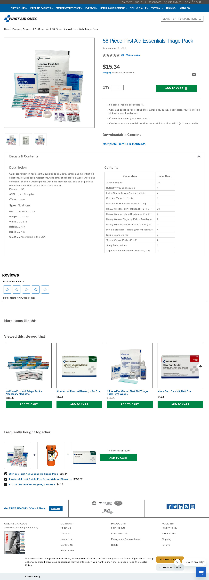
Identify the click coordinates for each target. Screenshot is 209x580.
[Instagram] (186, 508)
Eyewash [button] (90, 8)
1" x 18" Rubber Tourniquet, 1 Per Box (32, 484)
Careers (65, 533)
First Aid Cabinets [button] (40, 8)
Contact (127, 2)
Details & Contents (23, 156)
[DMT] (107, 514)
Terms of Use (169, 533)
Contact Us (67, 545)
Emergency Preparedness (125, 539)
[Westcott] (105, 505)
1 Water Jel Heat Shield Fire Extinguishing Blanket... (40, 479)
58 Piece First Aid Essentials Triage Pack (33, 474)
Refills (114, 545)
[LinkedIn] (180, 508)
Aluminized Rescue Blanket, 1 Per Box (78, 391)
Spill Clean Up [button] (138, 8)
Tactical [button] (156, 8)
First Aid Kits (118, 527)
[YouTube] (192, 508)
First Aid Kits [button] (18, 8)
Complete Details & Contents (124, 144)
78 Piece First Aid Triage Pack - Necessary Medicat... (24, 392)
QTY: (107, 87)
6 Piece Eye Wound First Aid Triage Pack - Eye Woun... (127, 392)
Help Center (67, 550)
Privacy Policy (169, 527)
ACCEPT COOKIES (170, 559)
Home (7, 29)
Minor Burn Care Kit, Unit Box (174, 391)
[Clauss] (118, 505)
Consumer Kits (119, 533)
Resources (155, 2)
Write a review (133, 55)
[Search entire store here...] (200, 19)
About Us (140, 2)
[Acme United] (94, 505)
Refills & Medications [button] (112, 8)
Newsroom (67, 539)
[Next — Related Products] (200, 366)
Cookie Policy (32, 576)
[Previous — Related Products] (9, 366)
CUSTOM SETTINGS (170, 567)
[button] (194, 74)
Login (187, 2)
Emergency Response (22, 29)
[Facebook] (169, 508)
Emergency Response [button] (68, 8)
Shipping (107, 73)
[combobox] (182, 19)
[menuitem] (127, 2)
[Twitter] (174, 508)
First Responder (42, 29)
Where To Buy (172, 2)
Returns (166, 545)
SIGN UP (55, 508)
